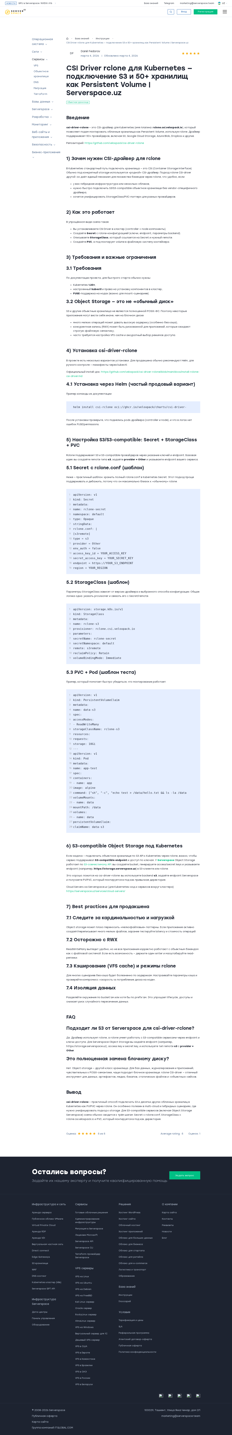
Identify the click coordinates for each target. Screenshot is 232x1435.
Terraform (40, 94)
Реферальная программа (134, 1333)
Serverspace (41, 109)
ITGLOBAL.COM (64, 1427)
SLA (120, 1326)
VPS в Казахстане (85, 1359)
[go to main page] (15, 12)
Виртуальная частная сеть (47, 1244)
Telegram (169, 3)
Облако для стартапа (132, 1250)
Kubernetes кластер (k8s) (46, 1282)
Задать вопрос (184, 1175)
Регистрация (205, 11)
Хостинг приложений (131, 1231)
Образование (127, 1276)
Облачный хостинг (129, 1225)
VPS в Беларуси (84, 1384)
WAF (34, 1269)
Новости (167, 1231)
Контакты (167, 1219)
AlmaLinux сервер (85, 1321)
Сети (35, 51)
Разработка (40, 117)
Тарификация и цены (131, 1320)
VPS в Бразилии (84, 1365)
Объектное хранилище (77, 102)
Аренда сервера (42, 1212)
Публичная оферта (130, 1345)
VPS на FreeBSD (83, 1295)
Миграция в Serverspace (89, 1228)
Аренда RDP (39, 1231)
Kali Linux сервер (84, 1302)
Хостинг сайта (127, 1219)
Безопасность (42, 144)
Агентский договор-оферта (135, 1339)
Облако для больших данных (136, 1238)
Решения (125, 1204)
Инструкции (102, 38)
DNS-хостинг (39, 1276)
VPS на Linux (82, 1276)
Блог (164, 1238)
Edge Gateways (41, 1257)
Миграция (40, 88)
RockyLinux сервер (86, 1314)
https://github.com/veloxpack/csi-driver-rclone (114, 143)
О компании (170, 1204)
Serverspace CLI (84, 1248)
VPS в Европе (82, 1352)
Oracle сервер (83, 1308)
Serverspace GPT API (43, 1289)
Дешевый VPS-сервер (87, 1340)
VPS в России (82, 1378)
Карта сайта (169, 1212)
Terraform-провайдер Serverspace (87, 1256)
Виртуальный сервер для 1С (91, 1333)
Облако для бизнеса (131, 1244)
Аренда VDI (38, 1238)
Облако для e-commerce (133, 1263)
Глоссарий (125, 1301)
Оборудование (40, 1325)
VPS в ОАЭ (81, 1372)
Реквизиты (168, 1225)
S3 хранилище (40, 1263)
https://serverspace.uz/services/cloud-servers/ (95, 891)
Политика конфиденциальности (137, 1352)
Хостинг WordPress (129, 1212)
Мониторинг (40, 124)
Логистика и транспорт (132, 1269)
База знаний (151, 3)
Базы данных (41, 101)
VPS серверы (84, 1268)
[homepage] (67, 39)
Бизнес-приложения (46, 152)
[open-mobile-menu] (225, 12)
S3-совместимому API (97, 864)
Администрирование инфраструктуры (87, 1221)
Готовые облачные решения (91, 1212)
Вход (184, 11)
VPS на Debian (83, 1289)
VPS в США (81, 1346)
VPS (36, 65)
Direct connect (40, 1250)
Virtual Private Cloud (43, 1225)
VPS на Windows (84, 1327)
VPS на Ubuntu (83, 1283)
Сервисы (38, 59)
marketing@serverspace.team (197, 3)
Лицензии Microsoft (86, 1235)
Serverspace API (84, 1241)
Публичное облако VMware (47, 1219)
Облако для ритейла (131, 1257)
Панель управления (43, 1318)
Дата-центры (39, 1312)
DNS (36, 82)
